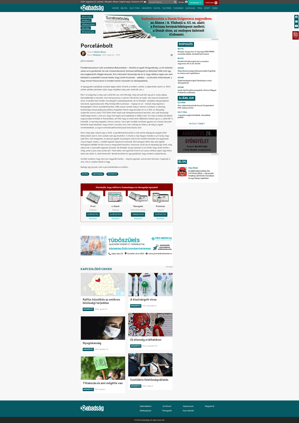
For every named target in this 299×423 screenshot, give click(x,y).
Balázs (97, 52)
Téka (199, 8)
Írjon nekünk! (188, 411)
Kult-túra (135, 8)
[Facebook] (296, 17)
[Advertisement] (197, 221)
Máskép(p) (147, 8)
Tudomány (178, 8)
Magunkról (209, 406)
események (89, 31)
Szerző (90, 52)
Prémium (160, 206)
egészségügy (98, 174)
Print (92, 206)
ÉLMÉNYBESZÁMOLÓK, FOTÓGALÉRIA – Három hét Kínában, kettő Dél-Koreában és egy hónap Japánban (201, 174)
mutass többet (197, 124)
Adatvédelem (145, 406)
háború (87, 20)
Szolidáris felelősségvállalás (149, 379)
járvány (85, 174)
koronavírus (112, 174)
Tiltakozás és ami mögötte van (103, 383)
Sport (207, 8)
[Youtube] (296, 26)
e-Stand (115, 206)
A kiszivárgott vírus (143, 299)
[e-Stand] (295, 35)
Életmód (167, 8)
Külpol (157, 8)
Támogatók (167, 411)
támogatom (138, 214)
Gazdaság (190, 8)
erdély (86, 28)
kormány (88, 16)
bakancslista (89, 24)
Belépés (181, 2)
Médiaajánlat (145, 411)
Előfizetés (210, 3)
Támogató (138, 206)
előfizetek (92, 214)
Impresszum (188, 406)
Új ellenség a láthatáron (145, 339)
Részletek (93, 219)
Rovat (89, 55)
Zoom (214, 8)
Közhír (115, 8)
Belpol (124, 8)
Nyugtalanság (92, 343)
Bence (103, 52)
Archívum (167, 406)
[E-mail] (296, 21)
